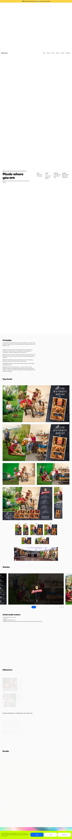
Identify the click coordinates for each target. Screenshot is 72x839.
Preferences (64, 834)
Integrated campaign (18, 171)
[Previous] (33, 607)
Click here (38, 1)
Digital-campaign (6, 171)
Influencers (25, 171)
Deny (51, 834)
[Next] (35, 607)
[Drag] (18, 473)
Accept (37, 834)
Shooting (11, 171)
